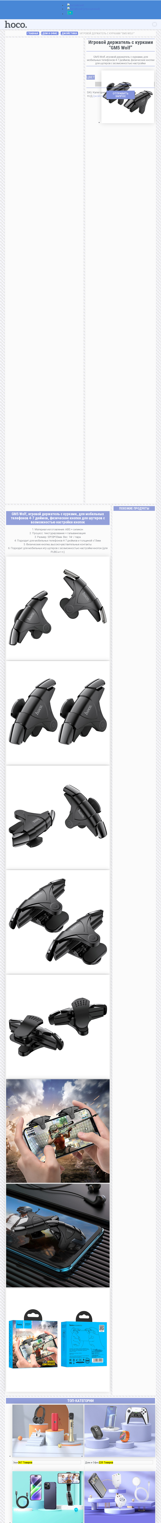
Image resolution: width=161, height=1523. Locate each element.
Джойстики (69, 33)
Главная (33, 33)
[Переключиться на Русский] (70, 14)
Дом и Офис (49, 33)
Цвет (90, 77)
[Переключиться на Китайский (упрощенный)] (83, 9)
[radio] (127, 74)
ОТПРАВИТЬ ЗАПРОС (120, 95)
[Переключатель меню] (154, 24)
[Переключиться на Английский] (75, 5)
